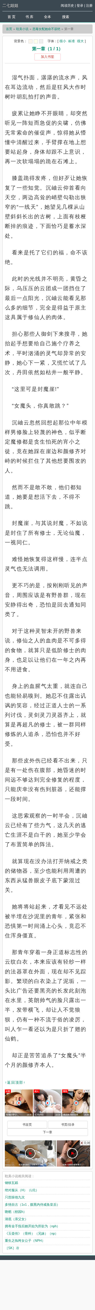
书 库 (29, 17)
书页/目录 (67, 1124)
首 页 (11, 17)
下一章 (47, 1132)
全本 (47, 17)
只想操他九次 (15, 1197)
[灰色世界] (41, 41)
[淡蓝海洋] (30, 41)
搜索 (65, 17)
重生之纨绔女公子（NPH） (25, 1240)
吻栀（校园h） (16, 1212)
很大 (80, 41)
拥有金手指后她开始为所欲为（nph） (32, 1226)
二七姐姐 (10, 5)
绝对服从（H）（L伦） (22, 1190)
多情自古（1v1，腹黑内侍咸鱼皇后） (32, 1204)
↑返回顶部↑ (15, 1082)
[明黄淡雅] (36, 41)
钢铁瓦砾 (11, 1183)
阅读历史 (67, 5)
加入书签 (47, 56)
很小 (62, 41)
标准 (71, 41)
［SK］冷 (12, 1248)
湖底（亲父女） (16, 1219)
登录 (80, 5)
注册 (89, 5)
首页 (9, 29)
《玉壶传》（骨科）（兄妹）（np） (31, 1233)
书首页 (27, 1124)
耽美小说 (22, 29)
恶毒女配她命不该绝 (46, 29)
